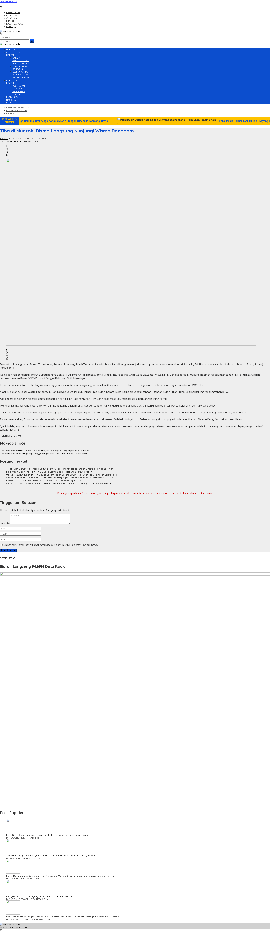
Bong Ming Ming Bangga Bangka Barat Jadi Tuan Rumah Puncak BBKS (44, 453)
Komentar (5, 523)
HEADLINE (22, 141)
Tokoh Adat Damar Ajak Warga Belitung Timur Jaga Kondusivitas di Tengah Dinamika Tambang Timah (59, 468)
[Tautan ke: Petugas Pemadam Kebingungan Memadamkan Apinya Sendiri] (13, 893)
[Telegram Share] (7, 152)
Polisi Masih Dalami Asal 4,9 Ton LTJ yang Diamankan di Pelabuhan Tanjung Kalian (202, 121)
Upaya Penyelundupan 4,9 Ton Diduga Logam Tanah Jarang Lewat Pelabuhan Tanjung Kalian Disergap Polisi (63, 474)
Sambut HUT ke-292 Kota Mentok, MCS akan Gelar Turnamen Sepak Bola (44, 480)
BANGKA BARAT (8, 141)
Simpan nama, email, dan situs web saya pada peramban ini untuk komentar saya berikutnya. (51, 544)
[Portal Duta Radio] (10, 31)
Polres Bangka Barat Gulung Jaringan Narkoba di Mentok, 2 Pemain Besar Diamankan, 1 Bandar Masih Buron (62, 875)
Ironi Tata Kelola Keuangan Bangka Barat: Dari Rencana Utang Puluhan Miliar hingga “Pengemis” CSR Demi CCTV (65, 916)
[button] (32, 41)
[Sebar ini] (6, 146)
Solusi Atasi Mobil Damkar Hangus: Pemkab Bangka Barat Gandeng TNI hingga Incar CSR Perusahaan (59, 483)
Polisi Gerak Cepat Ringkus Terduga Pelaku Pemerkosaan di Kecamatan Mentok (47, 835)
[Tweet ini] (7, 149)
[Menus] (1, 4)
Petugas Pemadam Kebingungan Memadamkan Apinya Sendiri (39, 896)
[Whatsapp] (7, 155)
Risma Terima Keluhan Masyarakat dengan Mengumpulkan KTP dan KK (45, 450)
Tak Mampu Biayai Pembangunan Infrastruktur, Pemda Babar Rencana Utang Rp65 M (50, 855)
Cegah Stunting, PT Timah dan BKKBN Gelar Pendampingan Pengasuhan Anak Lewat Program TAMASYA (60, 477)
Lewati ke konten (8, 1)
